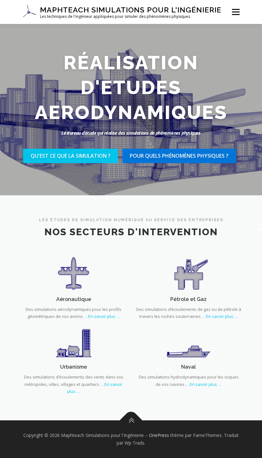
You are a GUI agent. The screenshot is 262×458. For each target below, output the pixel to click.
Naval (188, 367)
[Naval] (188, 340)
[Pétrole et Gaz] (188, 273)
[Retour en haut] (131, 420)
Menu (235, 12)
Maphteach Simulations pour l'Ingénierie (130, 9)
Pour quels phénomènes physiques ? (179, 155)
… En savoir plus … (102, 316)
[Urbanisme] (73, 340)
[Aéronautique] (73, 273)
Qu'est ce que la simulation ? (71, 155)
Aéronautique (73, 299)
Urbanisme (73, 367)
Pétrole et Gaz (188, 299)
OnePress (159, 435)
